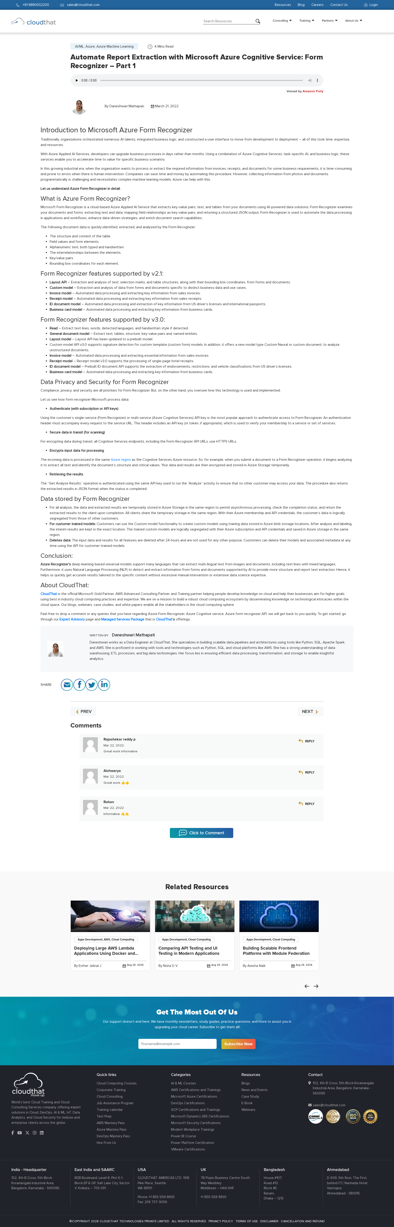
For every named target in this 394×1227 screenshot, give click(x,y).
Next (316, 986)
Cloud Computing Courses (117, 1083)
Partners (328, 20)
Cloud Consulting (110, 1096)
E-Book (246, 1103)
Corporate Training (111, 1090)
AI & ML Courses (183, 1083)
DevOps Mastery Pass (113, 1136)
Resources (283, 5)
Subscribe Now (238, 1043)
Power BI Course (183, 1136)
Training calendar (110, 1110)
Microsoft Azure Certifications (194, 1096)
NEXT (308, 711)
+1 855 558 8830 (162, 1197)
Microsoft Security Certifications (196, 1123)
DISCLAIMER (269, 1221)
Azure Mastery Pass (112, 1129)
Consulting (280, 20)
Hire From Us (106, 1143)
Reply (309, 741)
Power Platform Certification (192, 1143)
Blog (301, 5)
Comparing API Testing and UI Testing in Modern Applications (188, 950)
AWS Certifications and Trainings (196, 1090)
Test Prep (104, 1116)
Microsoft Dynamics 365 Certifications (200, 1116)
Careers (317, 5)
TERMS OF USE (247, 1221)
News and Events (254, 1090)
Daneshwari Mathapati (126, 106)
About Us (351, 20)
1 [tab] (197, 860)
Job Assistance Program (115, 1103)
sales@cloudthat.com (329, 1105)
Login (373, 5)
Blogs (245, 1083)
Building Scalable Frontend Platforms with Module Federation (276, 950)
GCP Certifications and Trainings (195, 1110)
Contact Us (339, 5)
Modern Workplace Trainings (192, 1129)
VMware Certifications (188, 1149)
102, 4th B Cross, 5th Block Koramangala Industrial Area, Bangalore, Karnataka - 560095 (343, 1088)
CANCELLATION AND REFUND (303, 1221)
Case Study (250, 1096)
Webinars (248, 1110)
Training (305, 20)
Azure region (121, 459)
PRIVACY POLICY (221, 1221)
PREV (86, 711)
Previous (307, 986)
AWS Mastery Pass (111, 1123)
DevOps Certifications (188, 1103)
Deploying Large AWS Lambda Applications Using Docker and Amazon (104, 953)
